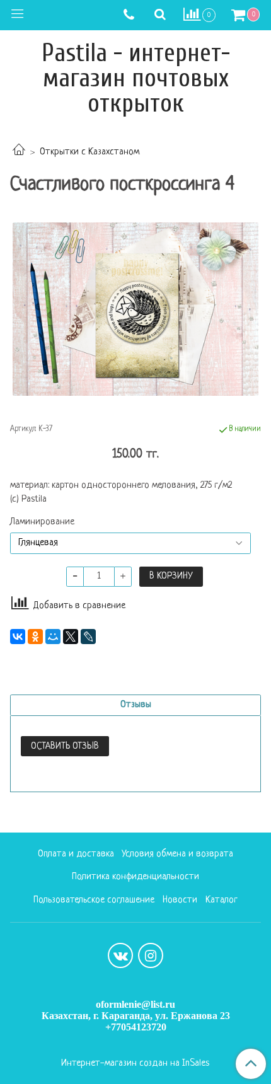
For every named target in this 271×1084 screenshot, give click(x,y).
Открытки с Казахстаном (89, 152)
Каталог (221, 900)
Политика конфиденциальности (135, 877)
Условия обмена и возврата (177, 854)
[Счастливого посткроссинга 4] (135, 309)
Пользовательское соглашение (93, 900)
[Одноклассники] (35, 636)
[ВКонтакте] (17, 636)
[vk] (120, 955)
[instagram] (150, 955)
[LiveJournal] (88, 636)
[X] (70, 636)
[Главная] (19, 152)
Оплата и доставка (76, 854)
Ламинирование (42, 522)
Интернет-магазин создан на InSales (135, 1064)
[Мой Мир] (53, 636)
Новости (180, 900)
